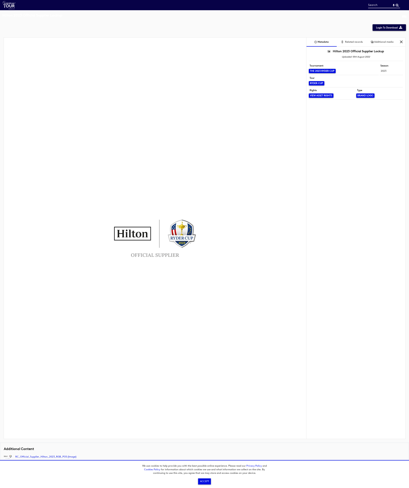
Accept (204, 481)
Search (397, 5)
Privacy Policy (254, 465)
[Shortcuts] (404, 17)
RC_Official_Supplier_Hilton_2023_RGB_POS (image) (45, 456)
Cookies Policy (152, 469)
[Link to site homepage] (9, 8)
